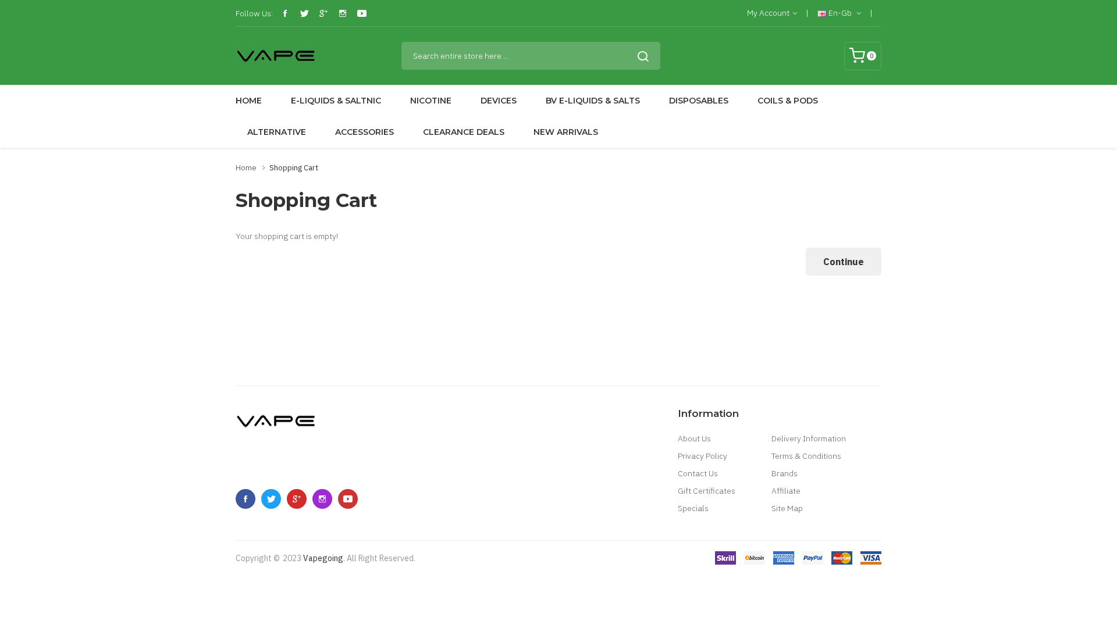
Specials (693, 508)
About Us (694, 438)
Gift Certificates (706, 491)
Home (246, 168)
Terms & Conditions (806, 456)
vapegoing (323, 558)
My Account (768, 13)
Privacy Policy (702, 456)
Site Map (787, 508)
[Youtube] (362, 13)
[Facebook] (285, 13)
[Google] (323, 13)
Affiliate (786, 491)
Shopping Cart (293, 168)
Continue (843, 261)
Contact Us (698, 473)
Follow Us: (254, 13)
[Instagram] (342, 13)
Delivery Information (808, 438)
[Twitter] (304, 13)
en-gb (840, 13)
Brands (784, 473)
